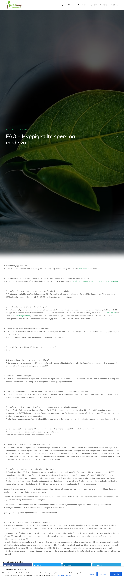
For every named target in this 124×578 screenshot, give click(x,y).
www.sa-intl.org (109, 313)
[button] (17, 565)
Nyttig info (24, 129)
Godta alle (115, 574)
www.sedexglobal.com (21, 316)
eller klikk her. (84, 268)
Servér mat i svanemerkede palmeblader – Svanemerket (95, 281)
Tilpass (92, 574)
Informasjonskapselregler (64, 575)
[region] (62, 572)
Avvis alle (103, 574)
